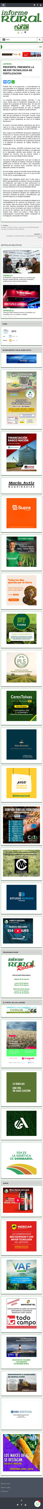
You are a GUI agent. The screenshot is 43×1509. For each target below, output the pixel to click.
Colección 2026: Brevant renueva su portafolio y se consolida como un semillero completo (19, 312)
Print (25, 77)
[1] (37, 1505)
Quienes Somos (5, 1483)
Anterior (5, 225)
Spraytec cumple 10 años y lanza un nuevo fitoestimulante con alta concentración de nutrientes (20, 228)
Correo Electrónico (35, 77)
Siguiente (37, 234)
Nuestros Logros (5, 1487)
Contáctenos (4, 1491)
